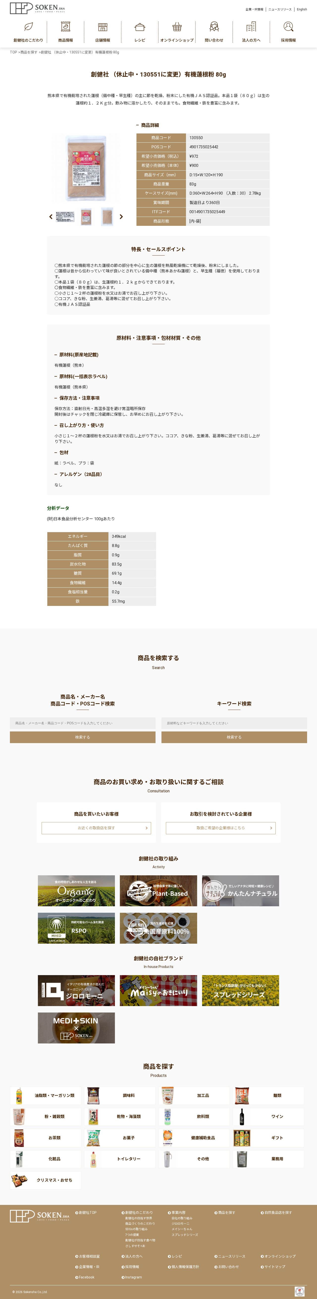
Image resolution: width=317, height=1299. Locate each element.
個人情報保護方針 (185, 1267)
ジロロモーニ (180, 1223)
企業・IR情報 (254, 9)
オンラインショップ (280, 1256)
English (302, 9)
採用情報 (132, 1267)
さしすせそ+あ (135, 1246)
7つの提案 (132, 1235)
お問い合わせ (228, 1267)
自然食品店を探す (278, 1213)
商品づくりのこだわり (140, 1223)
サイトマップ (274, 1267)
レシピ (177, 1256)
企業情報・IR (89, 1267)
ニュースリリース (280, 9)
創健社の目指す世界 (138, 1218)
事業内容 (178, 1213)
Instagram (133, 1277)
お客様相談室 (89, 1256)
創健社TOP (88, 1213)
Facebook (86, 1277)
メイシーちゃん (182, 1229)
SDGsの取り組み (136, 1229)
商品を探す (227, 1213)
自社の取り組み (182, 1218)
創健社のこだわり (139, 1213)
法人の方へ (134, 1256)
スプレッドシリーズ (185, 1235)
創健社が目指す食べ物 (140, 1240)
